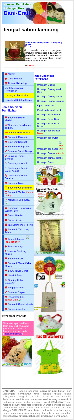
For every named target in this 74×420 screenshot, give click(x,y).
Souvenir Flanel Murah (20, 304)
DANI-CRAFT (19, 410)
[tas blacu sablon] (49, 311)
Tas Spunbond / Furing (20, 224)
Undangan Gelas (45, 162)
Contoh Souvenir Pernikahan (14, 89)
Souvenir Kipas (16, 183)
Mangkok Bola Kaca (19, 199)
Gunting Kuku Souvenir (14, 281)
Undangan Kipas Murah (48, 114)
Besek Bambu (15, 215)
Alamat (11, 73)
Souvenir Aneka (16, 309)
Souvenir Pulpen (16, 292)
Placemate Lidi (16, 296)
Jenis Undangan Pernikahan (44, 77)
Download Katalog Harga (18, 100)
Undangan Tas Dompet (48, 130)
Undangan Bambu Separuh (50, 101)
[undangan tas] (49, 186)
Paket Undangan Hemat (49, 110)
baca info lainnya (13, 333)
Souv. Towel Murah (18, 270)
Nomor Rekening (17, 83)
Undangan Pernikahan (17, 95)
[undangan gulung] (49, 255)
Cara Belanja (15, 78)
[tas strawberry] (49, 338)
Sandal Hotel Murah (19, 132)
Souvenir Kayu (15, 246)
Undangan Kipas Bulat (48, 119)
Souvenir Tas (15, 220)
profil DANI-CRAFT (55, 402)
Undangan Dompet (46, 153)
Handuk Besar (15, 275)
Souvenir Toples (16, 192)
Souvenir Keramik (17, 137)
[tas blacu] (49, 217)
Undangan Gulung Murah (49, 96)
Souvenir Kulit (15, 258)
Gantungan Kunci (17, 163)
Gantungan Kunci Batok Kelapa (16, 169)
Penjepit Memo (16, 287)
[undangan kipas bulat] (49, 280)
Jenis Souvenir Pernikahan (12, 108)
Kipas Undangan (45, 105)
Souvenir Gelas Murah (20, 187)
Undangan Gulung (46, 85)
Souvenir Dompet (17, 141)
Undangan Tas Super (47, 149)
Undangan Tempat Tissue (50, 158)
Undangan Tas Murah (47, 137)
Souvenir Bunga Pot (19, 146)
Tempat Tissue (16, 239)
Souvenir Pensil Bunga (20, 151)
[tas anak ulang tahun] (49, 373)
